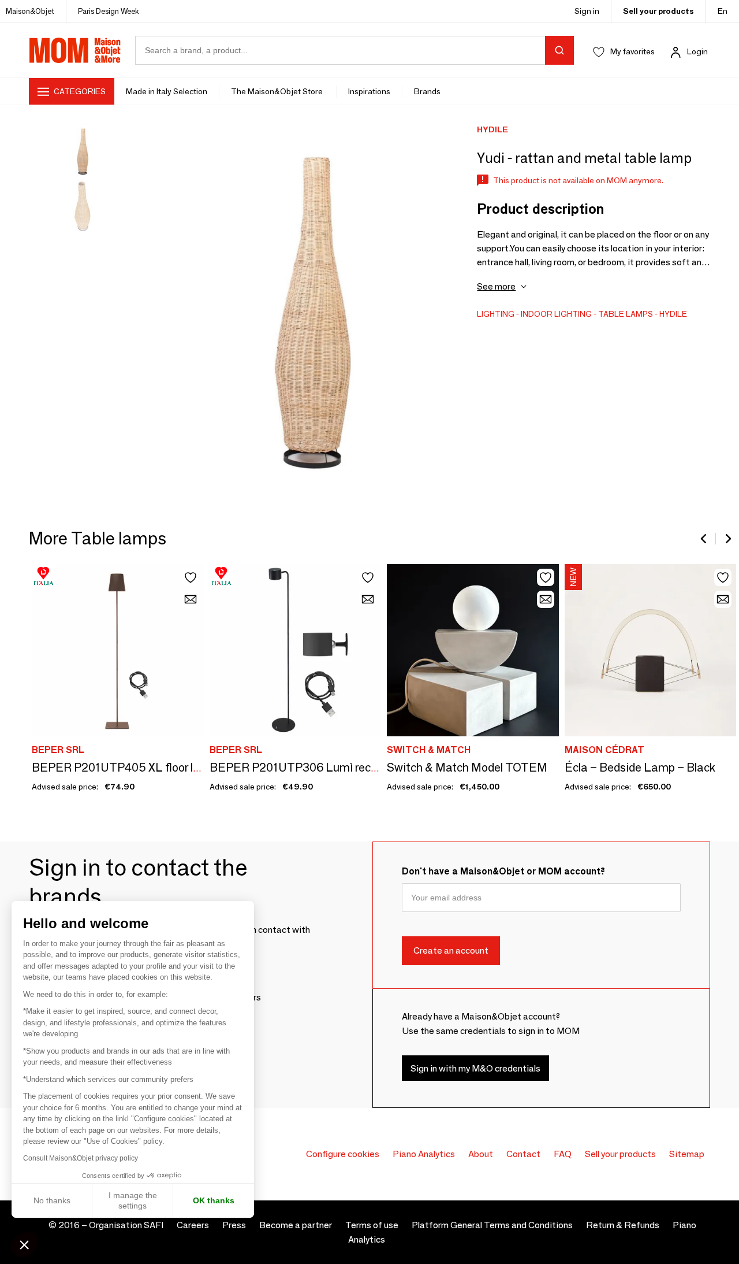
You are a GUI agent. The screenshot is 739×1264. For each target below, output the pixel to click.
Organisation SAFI (126, 1224)
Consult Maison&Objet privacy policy (80, 1158)
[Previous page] (704, 538)
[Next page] (727, 538)
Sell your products (658, 11)
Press (234, 1224)
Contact (523, 1153)
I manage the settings (133, 1200)
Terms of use (371, 1224)
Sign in (586, 11)
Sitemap (686, 1153)
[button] (24, 1244)
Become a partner (295, 1224)
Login (697, 51)
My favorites (632, 51)
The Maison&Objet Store (277, 91)
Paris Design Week (108, 11)
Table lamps (625, 314)
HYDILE (673, 314)
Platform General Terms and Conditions (492, 1224)
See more (496, 286)
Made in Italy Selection (166, 91)
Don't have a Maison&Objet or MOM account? (503, 871)
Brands (427, 91)
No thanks (51, 1200)
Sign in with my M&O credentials (475, 1068)
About (480, 1153)
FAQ (563, 1153)
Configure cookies (342, 1153)
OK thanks (213, 1200)
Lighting (495, 314)
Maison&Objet (30, 11)
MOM (75, 50)
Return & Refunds (622, 1224)
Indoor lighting (556, 314)
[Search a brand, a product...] (559, 50)
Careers (193, 1224)
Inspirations (369, 91)
